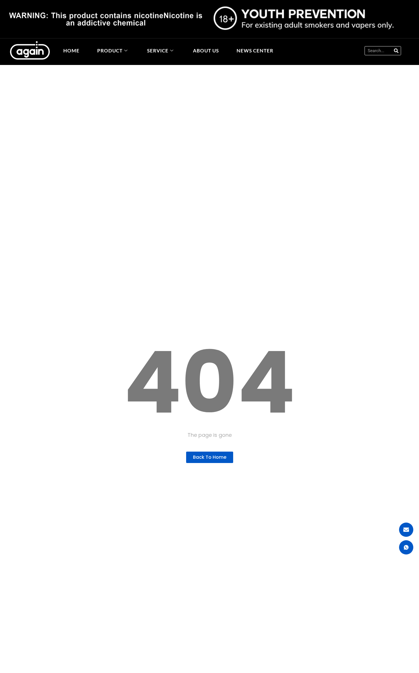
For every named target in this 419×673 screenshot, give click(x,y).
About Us (206, 51)
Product (110, 51)
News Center (255, 51)
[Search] (396, 50)
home (71, 51)
